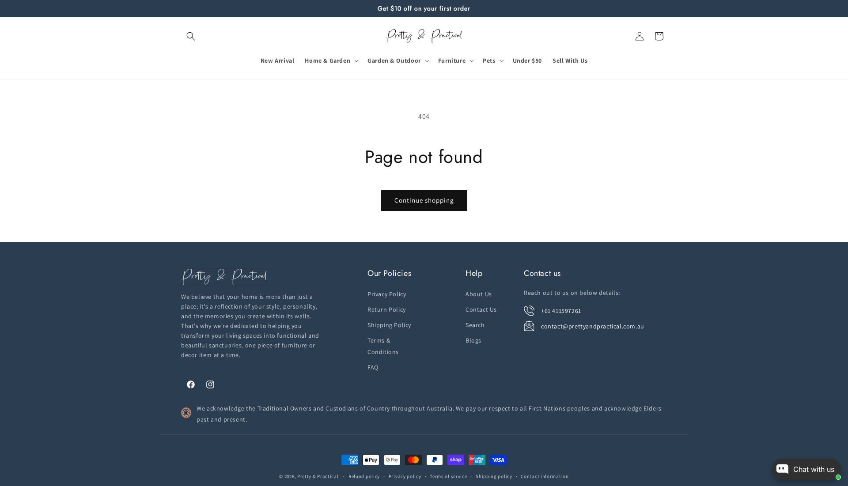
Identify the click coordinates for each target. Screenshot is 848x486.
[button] (191, 36)
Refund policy (364, 476)
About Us (479, 294)
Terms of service (448, 476)
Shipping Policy (389, 324)
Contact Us (481, 309)
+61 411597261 (561, 310)
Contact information (544, 476)
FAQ (373, 367)
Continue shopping (424, 200)
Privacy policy (405, 476)
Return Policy (386, 309)
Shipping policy (494, 476)
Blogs (473, 340)
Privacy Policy (386, 294)
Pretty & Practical (318, 476)
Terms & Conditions (383, 345)
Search (475, 324)
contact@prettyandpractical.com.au (592, 326)
